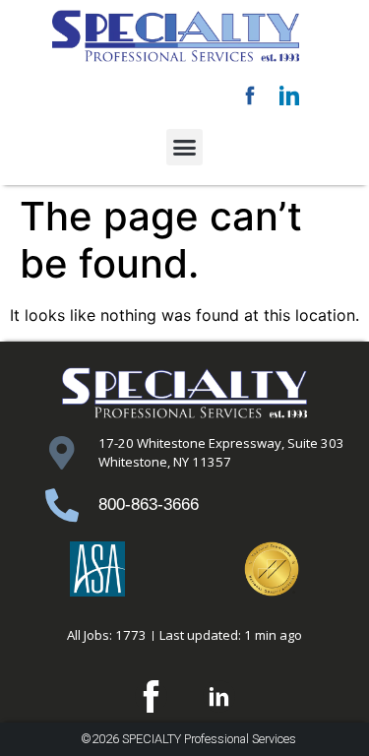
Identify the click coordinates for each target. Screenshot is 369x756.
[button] (185, 147)
